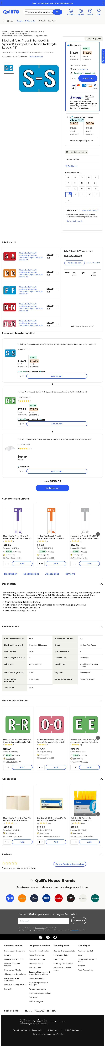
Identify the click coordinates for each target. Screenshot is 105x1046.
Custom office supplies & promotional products (39, 973)
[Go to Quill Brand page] (10, 898)
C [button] (82, 177)
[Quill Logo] (11, 12)
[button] (103, 3)
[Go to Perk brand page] (46, 898)
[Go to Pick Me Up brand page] (34, 898)
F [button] (68, 183)
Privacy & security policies (15, 985)
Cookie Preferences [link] (72, 1030)
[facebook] (55, 937)
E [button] (95, 177)
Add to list (72, 166)
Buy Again (52, 21)
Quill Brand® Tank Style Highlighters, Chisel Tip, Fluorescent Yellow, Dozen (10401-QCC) (82, 819)
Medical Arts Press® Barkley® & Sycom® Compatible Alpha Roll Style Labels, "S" (57, 344)
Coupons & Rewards (26, 21)
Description (10, 574)
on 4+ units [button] (16, 551)
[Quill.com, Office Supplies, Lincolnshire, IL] (11, 1022)
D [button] (89, 177)
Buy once (75, 45)
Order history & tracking (14, 951)
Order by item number (63, 963)
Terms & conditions (20, 1030)
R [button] (96, 189)
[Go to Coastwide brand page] (22, 898)
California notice (53, 1030)
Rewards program (36, 955)
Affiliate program (36, 1002)
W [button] (90, 194)
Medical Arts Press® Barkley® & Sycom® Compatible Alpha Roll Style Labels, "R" (52, 392)
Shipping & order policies (15, 974)
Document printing (37, 978)
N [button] (68, 200)
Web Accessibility (85, 970)
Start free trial (89, 97)
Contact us (8, 989)
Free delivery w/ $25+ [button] (13, 558)
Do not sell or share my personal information (48, 1034)
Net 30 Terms (35, 968)
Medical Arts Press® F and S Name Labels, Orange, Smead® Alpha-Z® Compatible (50, 537)
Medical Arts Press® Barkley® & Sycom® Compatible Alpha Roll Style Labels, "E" (84, 741)
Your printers (59, 959)
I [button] (88, 183)
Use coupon (79, 920)
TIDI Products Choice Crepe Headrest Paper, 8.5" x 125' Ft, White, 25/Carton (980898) (55, 439)
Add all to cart (52, 488)
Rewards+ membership (39, 951)
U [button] (82, 194)
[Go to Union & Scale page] (83, 898)
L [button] (74, 189)
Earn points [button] (94, 39)
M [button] (82, 189)
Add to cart (87, 78)
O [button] (89, 189)
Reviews (70, 574)
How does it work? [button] (90, 210)
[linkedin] (48, 937)
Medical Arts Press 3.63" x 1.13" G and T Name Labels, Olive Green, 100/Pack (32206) (84, 537)
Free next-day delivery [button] (14, 836)
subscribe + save (36, 963)
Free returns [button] (73, 159)
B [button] (75, 177)
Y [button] (96, 194)
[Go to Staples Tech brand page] (71, 898)
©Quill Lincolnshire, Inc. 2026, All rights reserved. (37, 1022)
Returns (7, 955)
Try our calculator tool (86, 106)
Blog (80, 955)
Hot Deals (41, 21)
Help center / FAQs (12, 970)
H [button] (82, 183)
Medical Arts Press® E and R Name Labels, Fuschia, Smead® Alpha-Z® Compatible (16, 537)
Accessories (52, 574)
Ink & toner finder (61, 955)
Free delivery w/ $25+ (78, 152)
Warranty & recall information (11, 979)
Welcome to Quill (85, 951)
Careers (81, 966)
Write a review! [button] (36, 57)
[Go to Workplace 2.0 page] (95, 898)
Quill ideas (33, 997)
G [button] (75, 183)
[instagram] (41, 937)
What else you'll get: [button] (80, 140)
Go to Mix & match (74, 221)
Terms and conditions (40, 928)
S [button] (68, 194)
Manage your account (13, 959)
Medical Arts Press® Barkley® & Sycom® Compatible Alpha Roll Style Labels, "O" (51, 741)
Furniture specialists (37, 989)
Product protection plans (40, 993)
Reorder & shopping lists (64, 951)
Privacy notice (37, 1030)
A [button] (68, 177)
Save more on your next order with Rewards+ (52, 3)
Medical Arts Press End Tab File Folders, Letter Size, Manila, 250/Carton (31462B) (17, 819)
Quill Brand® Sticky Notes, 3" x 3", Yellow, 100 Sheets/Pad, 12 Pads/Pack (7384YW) (51, 819)
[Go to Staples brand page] (58, 898)
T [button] (75, 194)
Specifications (31, 574)
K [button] (68, 189)
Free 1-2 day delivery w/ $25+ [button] (49, 836)
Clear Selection (93, 263)
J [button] (94, 183)
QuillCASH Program (37, 959)
